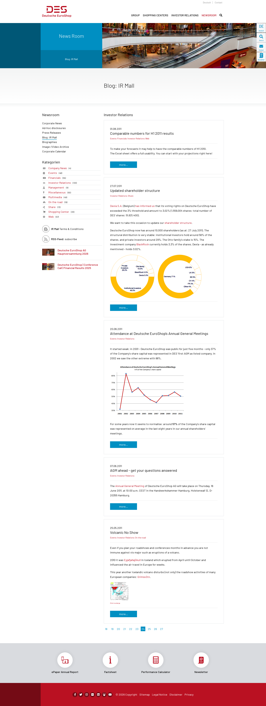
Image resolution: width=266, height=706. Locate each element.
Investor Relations (62, 182)
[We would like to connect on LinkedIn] (98, 694)
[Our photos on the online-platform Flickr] (92, 694)
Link (65, 663)
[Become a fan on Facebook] (75, 694)
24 (143, 629)
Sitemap (144, 694)
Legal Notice (159, 694)
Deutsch (207, 2)
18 (106, 629)
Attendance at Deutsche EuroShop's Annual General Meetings (159, 333)
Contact (218, 2)
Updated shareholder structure (135, 190)
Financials (57, 177)
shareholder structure (178, 222)
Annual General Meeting (129, 486)
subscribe (64, 239)
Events (55, 173)
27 (161, 629)
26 (155, 629)
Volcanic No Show (124, 532)
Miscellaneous (59, 192)
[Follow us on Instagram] (86, 694)
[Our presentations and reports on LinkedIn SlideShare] (104, 694)
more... (123, 164)
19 (112, 629)
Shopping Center (61, 211)
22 (130, 629)
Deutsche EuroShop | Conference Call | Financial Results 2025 (78, 266)
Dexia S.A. (116, 206)
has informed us (145, 206)
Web (53, 216)
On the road (57, 202)
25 (149, 629)
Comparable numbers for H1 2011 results (142, 133)
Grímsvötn (143, 577)
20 (118, 629)
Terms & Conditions (67, 229)
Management (58, 187)
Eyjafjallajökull (132, 560)
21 (124, 629)
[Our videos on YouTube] (110, 694)
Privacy (189, 694)
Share (54, 207)
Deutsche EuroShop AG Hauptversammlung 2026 (73, 252)
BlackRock (142, 244)
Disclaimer (175, 694)
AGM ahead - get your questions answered (143, 470)
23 (136, 629)
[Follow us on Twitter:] (80, 694)
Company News (59, 168)
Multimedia (57, 197)
